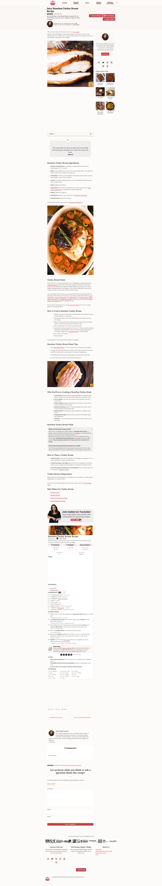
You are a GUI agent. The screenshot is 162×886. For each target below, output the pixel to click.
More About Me (105, 54)
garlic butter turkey (52, 284)
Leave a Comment (76, 24)
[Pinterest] (107, 62)
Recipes (64, 2)
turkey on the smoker (60, 297)
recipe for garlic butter (81, 195)
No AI (96, 854)
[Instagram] (111, 62)
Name (49, 809)
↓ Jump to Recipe (95, 15)
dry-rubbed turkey (72, 297)
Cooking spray (54, 590)
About (87, 2)
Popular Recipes (76, 3)
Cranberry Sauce (55, 492)
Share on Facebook (85, 544)
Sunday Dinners (98, 3)
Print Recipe (56, 544)
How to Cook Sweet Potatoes (82, 717)
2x (62, 592)
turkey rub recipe (62, 598)
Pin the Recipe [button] (109, 15)
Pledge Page (81, 853)
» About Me (52, 742)
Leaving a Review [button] (66, 648)
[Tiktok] (103, 66)
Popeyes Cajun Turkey (73, 305)
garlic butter (61, 607)
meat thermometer (73, 331)
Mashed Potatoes (55, 495)
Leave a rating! (51, 783)
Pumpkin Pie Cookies (56, 717)
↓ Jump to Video (109, 19)
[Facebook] (98, 62)
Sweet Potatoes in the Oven (58, 501)
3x (64, 592)
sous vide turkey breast (65, 299)
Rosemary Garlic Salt (75, 202)
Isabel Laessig (62, 538)
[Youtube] (103, 62)
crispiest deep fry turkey (85, 297)
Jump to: (51, 133)
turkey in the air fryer (53, 299)
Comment (50, 788)
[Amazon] (107, 66)
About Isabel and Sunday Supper (103, 851)
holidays (77, 433)
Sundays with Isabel (110, 3)
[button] (47, 14)
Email (49, 816)
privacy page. (76, 31)
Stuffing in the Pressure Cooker (59, 498)
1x (59, 592)
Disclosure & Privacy (100, 853)
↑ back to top (81, 870)
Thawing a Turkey (64, 469)
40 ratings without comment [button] (73, 765)
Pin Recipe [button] (70, 544)
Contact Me (98, 849)
